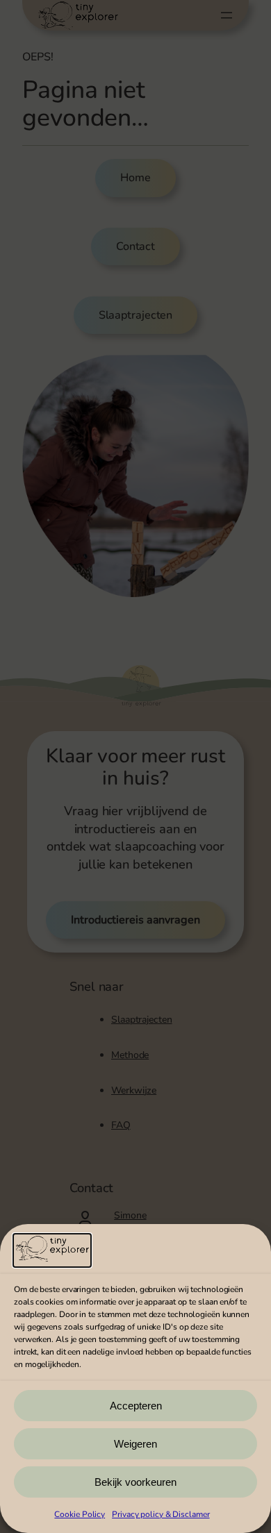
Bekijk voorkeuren (135, 1482)
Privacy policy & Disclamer (160, 1514)
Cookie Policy (79, 1514)
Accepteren (136, 1405)
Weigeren (135, 1444)
